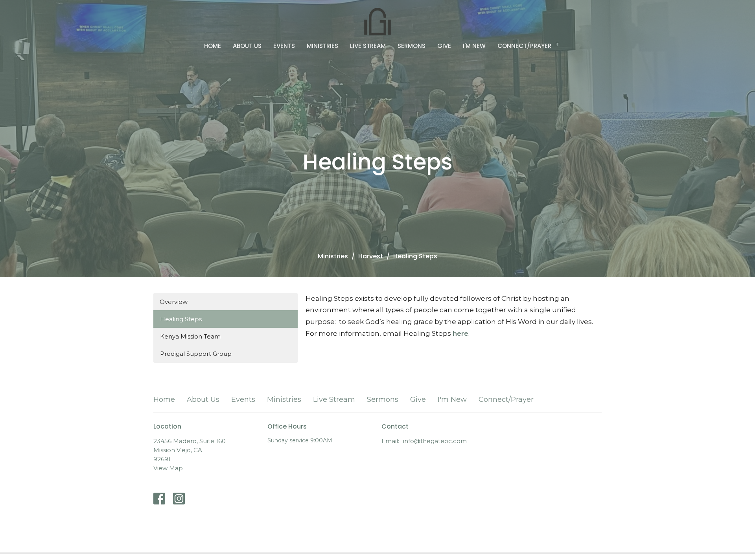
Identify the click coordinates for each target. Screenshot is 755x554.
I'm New (474, 46)
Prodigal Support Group (196, 353)
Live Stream (368, 46)
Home (212, 46)
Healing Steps (181, 319)
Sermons (411, 46)
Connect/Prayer (524, 46)
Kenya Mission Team (190, 336)
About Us (247, 46)
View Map (168, 468)
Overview (174, 302)
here (460, 333)
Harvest (370, 256)
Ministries (322, 46)
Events (284, 46)
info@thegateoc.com (435, 441)
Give (444, 46)
